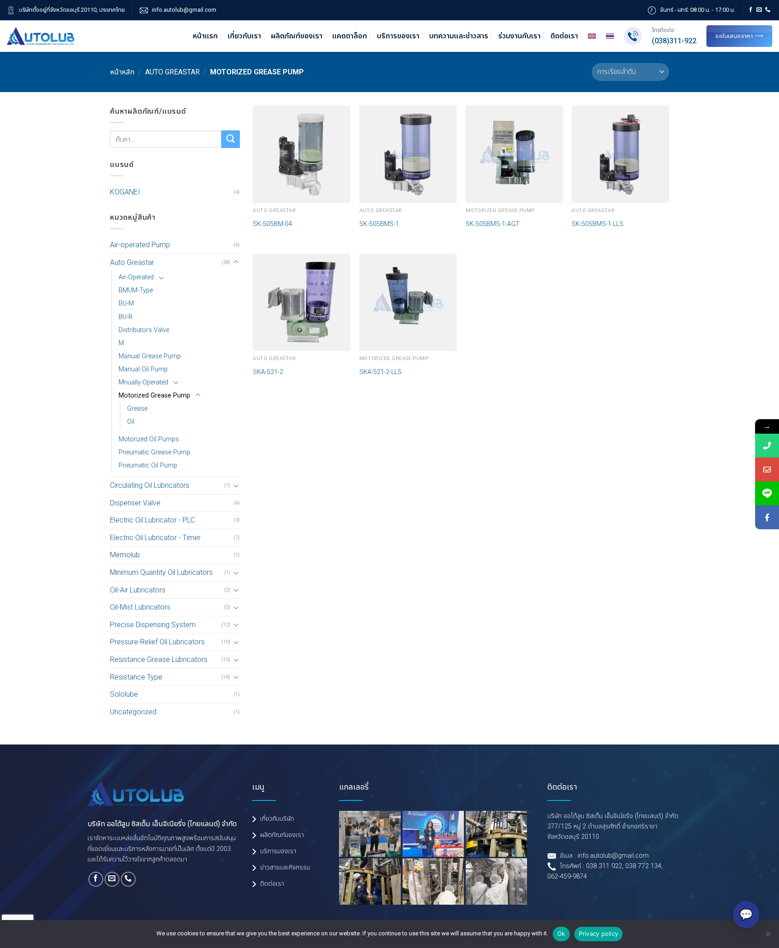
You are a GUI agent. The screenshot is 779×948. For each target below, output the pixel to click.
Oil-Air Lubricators (137, 590)
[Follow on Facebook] (750, 10)
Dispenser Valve (135, 503)
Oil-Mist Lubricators (140, 607)
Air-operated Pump (140, 244)
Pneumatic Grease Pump (154, 452)
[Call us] (767, 10)
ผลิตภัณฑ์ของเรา (296, 36)
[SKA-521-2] (301, 302)
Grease (137, 408)
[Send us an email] (759, 10)
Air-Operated (136, 277)
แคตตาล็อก (349, 36)
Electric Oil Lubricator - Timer (155, 537)
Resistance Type (136, 677)
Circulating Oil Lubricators (149, 485)
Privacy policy (599, 933)
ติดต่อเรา (564, 36)
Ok (561, 933)
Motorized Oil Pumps (149, 439)
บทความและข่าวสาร (458, 36)
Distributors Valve (144, 330)
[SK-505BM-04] (301, 154)
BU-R (126, 317)
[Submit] (230, 139)
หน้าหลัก (122, 72)
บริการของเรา (398, 36)
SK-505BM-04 (272, 224)
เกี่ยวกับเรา (244, 36)
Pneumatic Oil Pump (148, 465)
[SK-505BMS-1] (408, 154)
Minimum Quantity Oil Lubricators (161, 572)
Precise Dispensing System (153, 624)
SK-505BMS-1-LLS (597, 224)
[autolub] (40, 36)
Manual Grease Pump (150, 356)
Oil (130, 421)
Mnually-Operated (143, 382)
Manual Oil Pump (143, 369)
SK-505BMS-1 (379, 224)
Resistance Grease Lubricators (158, 659)
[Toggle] (236, 262)
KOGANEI (125, 192)
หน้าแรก (205, 36)
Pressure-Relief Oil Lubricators (157, 642)
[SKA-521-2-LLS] (408, 302)
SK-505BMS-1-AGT (493, 224)
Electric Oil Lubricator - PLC (152, 520)
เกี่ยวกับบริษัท (277, 819)
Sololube (124, 694)
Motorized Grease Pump (154, 395)
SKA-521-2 (268, 372)
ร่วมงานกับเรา (519, 36)
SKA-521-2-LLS (380, 372)
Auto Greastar (172, 72)
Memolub (125, 554)
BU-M (126, 303)
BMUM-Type (136, 290)
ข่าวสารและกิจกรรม (285, 867)
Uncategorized (133, 712)
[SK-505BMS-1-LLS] (620, 154)
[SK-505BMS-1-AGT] (514, 154)
